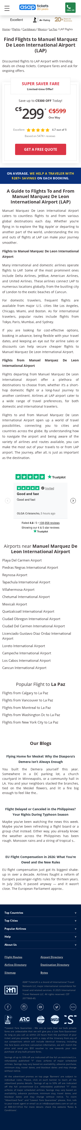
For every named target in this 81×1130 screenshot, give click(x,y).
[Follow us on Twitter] (56, 1007)
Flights (16, 29)
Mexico (42, 29)
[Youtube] (40, 1007)
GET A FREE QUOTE (40, 149)
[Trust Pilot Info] (63, 20)
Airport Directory (51, 957)
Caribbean (29, 29)
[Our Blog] (73, 1007)
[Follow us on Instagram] (24, 1007)
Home (6, 29)
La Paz (53, 29)
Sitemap (10, 973)
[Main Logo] (34, 8)
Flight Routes (13, 957)
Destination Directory (54, 965)
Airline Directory (15, 965)
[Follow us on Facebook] (7, 1007)
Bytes (44, 973)
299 (32, 113)
